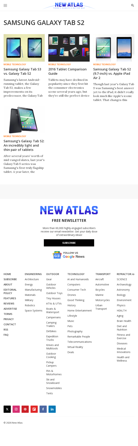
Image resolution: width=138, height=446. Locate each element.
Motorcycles (102, 300)
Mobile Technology (15, 64)
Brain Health (124, 321)
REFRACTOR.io (125, 274)
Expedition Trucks (52, 338)
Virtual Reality (75, 347)
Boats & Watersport (52, 310)
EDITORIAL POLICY (10, 291)
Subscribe (69, 242)
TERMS (8, 314)
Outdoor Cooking (51, 355)
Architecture (32, 279)
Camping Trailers (51, 324)
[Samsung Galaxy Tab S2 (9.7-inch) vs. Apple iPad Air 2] (113, 48)
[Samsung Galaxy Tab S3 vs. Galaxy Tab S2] (24, 48)
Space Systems (33, 310)
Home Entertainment (79, 310)
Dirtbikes (51, 331)
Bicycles (100, 289)
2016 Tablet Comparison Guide (67, 71)
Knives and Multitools (52, 346)
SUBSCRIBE (10, 279)
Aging (120, 315)
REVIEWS (9, 303)
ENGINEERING (33, 274)
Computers (73, 284)
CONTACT (10, 324)
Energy (29, 284)
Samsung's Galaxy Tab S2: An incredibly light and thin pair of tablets (24, 145)
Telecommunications (79, 341)
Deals (70, 352)
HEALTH (121, 310)
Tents (49, 393)
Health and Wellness (123, 358)
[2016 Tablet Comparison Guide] (68, 48)
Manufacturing (33, 289)
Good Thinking (75, 300)
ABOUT (8, 284)
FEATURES (10, 298)
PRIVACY (9, 319)
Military (29, 300)
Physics (121, 305)
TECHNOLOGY (75, 274)
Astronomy (123, 289)
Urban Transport (101, 307)
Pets (70, 326)
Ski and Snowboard (52, 381)
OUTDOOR (52, 274)
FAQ (6, 334)
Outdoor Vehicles (51, 286)
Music (70, 321)
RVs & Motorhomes (54, 372)
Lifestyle (72, 315)
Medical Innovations (123, 350)
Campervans (53, 317)
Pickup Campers (51, 364)
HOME (7, 274)
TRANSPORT (103, 274)
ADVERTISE (10, 308)
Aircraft (99, 279)
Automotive (102, 284)
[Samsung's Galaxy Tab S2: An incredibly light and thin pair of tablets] (24, 120)
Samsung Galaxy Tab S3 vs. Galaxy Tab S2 (22, 71)
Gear (49, 279)
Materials (30, 295)
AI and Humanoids (78, 279)
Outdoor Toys (54, 293)
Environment (124, 300)
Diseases (122, 343)
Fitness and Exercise (123, 336)
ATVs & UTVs (54, 303)
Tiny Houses (53, 298)
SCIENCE (122, 279)
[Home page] (68, 6)
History (71, 305)
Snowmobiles (54, 388)
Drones (71, 295)
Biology (121, 295)
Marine (99, 295)
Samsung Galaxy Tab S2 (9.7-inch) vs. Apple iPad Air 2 (112, 73)
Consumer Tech (76, 289)
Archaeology (124, 284)
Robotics (30, 305)
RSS (6, 329)
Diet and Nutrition (122, 327)
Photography (74, 331)
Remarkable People (78, 336)
